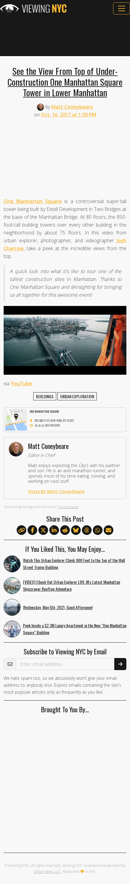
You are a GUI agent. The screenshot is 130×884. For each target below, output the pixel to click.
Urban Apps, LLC (47, 871)
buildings (45, 396)
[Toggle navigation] (121, 8)
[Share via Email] (108, 530)
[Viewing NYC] (33, 8)
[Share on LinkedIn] (54, 530)
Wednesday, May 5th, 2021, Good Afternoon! (58, 607)
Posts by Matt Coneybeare (56, 491)
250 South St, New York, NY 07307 (54, 420)
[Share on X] (43, 530)
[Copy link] (21, 530)
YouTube (21, 383)
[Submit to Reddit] (65, 530)
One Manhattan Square (33, 201)
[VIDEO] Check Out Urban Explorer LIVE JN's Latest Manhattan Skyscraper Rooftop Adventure (71, 585)
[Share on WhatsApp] (97, 530)
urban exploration (77, 396)
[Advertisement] (65, 35)
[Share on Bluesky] (76, 530)
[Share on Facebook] (32, 530)
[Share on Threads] (87, 530)
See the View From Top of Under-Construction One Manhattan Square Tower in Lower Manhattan (65, 82)
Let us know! (68, 506)
